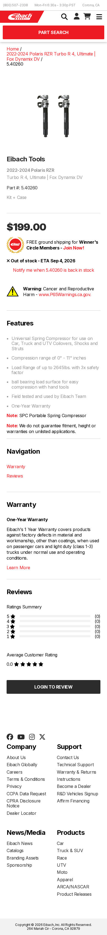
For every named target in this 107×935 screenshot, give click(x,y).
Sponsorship (19, 865)
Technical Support (75, 764)
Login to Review (53, 687)
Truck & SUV (70, 850)
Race (62, 857)
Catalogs (15, 850)
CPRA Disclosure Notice (24, 803)
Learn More (18, 567)
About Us (16, 757)
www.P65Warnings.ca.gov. (65, 294)
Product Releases (74, 894)
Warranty (16, 466)
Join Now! (73, 248)
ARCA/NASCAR (73, 886)
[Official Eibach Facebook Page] (10, 737)
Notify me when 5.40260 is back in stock (53, 270)
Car (60, 843)
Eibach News (20, 843)
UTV (61, 865)
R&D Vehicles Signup (77, 793)
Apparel (65, 879)
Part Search (53, 32)
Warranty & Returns (76, 772)
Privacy (14, 786)
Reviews (15, 476)
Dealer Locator (21, 813)
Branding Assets (23, 857)
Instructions (68, 779)
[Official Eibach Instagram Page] (32, 737)
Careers (14, 772)
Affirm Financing (73, 800)
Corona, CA (91, 5)
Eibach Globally (22, 764)
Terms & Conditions (26, 779)
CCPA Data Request (26, 793)
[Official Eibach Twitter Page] (42, 737)
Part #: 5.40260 (22, 187)
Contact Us (68, 757)
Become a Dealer (74, 786)
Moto (62, 872)
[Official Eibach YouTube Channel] (20, 737)
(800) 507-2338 (15, 5)
